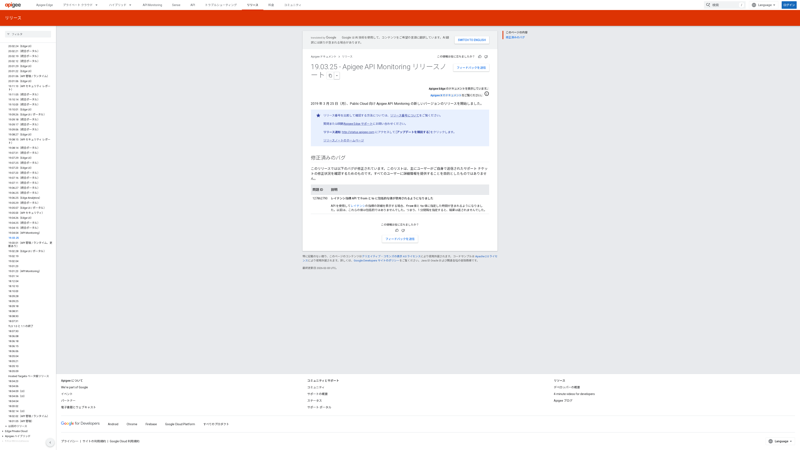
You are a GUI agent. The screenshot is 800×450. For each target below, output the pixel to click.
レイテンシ (358, 206)
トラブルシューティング (221, 5)
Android (113, 424)
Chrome (132, 424)
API (192, 5)
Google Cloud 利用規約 (124, 441)
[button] (28, 426)
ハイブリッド (117, 5)
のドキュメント (446, 95)
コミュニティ (292, 5)
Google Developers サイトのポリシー (376, 260)
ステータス (314, 400)
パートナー (68, 400)
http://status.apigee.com (358, 132)
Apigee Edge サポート (358, 123)
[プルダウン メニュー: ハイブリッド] (132, 5)
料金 (271, 5)
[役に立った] (480, 57)
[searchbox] (28, 34)
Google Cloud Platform (180, 424)
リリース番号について (404, 115)
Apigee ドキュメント (323, 56)
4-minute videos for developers (574, 394)
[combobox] (725, 5)
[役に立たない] (486, 57)
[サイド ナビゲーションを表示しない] (50, 442)
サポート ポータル (319, 407)
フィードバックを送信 (471, 67)
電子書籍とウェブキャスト (78, 407)
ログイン (789, 5)
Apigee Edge (44, 5)
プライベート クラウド (78, 5)
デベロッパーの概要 (567, 387)
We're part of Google (74, 387)
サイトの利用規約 (94, 441)
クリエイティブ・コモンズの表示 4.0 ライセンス (391, 256)
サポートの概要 (317, 394)
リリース (252, 5)
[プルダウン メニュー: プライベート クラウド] (98, 5)
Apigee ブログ (563, 400)
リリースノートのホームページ (343, 140)
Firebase (151, 424)
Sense (176, 5)
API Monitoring (152, 5)
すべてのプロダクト (216, 424)
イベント (67, 394)
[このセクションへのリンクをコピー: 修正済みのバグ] (349, 158)
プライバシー (70, 441)
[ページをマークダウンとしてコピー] (330, 75)
